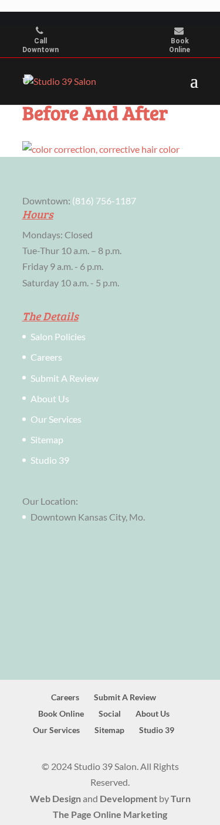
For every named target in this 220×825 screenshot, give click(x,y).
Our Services (56, 419)
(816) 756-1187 (104, 200)
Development (128, 798)
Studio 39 (50, 459)
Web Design (55, 798)
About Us (50, 398)
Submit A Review (65, 378)
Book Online (179, 45)
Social (110, 713)
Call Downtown (40, 45)
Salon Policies (58, 336)
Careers (46, 356)
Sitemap (47, 439)
